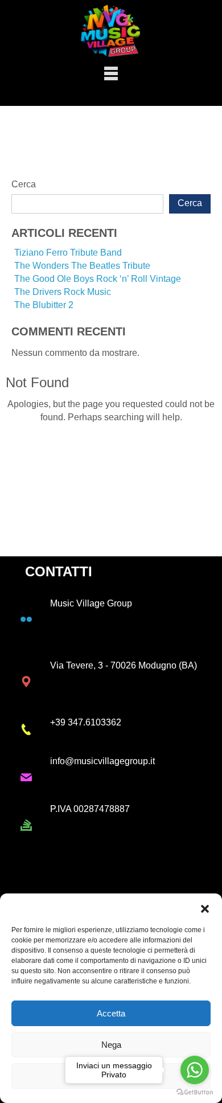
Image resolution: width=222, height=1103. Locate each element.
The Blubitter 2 (43, 305)
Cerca (23, 184)
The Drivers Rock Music (62, 292)
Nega (111, 1044)
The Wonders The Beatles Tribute (82, 265)
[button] (205, 907)
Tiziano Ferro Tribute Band (68, 252)
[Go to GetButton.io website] (194, 1091)
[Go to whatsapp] (194, 1070)
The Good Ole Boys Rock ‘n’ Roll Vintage (97, 279)
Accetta (111, 1013)
